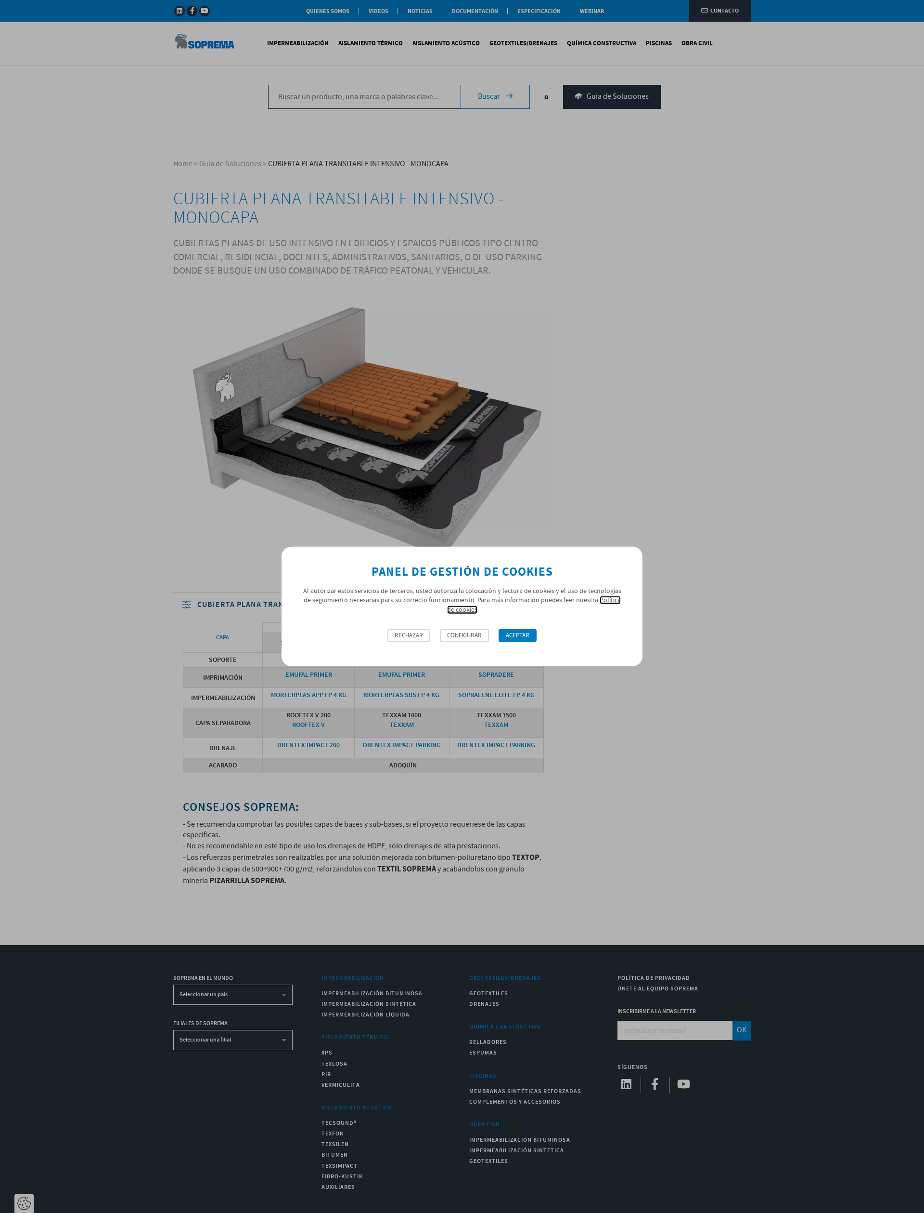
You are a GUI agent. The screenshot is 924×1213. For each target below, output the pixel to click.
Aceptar (517, 636)
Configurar (464, 636)
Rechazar (409, 636)
